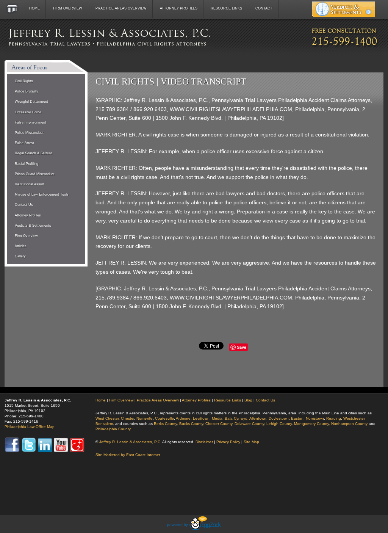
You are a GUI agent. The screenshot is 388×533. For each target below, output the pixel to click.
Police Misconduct (29, 133)
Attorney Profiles (178, 8)
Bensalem (104, 424)
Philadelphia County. (113, 429)
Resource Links (226, 8)
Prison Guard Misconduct (35, 174)
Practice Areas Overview (121, 8)
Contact (263, 8)
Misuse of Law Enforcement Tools (42, 194)
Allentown (257, 418)
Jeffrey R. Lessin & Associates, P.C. (130, 442)
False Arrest (24, 143)
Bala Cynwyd (236, 418)
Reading (333, 418)
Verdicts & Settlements (33, 225)
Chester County (218, 424)
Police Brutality (26, 91)
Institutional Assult (29, 184)
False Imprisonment (30, 122)
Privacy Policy (228, 442)
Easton (297, 418)
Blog (248, 400)
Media (217, 418)
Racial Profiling (26, 164)
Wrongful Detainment (31, 101)
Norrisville (144, 418)
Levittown (201, 418)
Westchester (354, 418)
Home (34, 8)
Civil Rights (24, 81)
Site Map (251, 442)
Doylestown (279, 418)
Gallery (20, 256)
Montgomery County (311, 424)
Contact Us (24, 205)
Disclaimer (204, 442)
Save (241, 347)
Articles (21, 246)
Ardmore (183, 418)
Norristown (315, 418)
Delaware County (249, 424)
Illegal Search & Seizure (33, 153)
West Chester (107, 418)
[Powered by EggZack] (194, 528)
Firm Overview (67, 8)
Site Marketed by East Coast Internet (127, 455)
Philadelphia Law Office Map (30, 427)
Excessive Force (28, 112)
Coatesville (164, 418)
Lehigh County (279, 424)
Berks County (165, 424)
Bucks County (191, 424)
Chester (127, 418)
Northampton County (349, 424)
